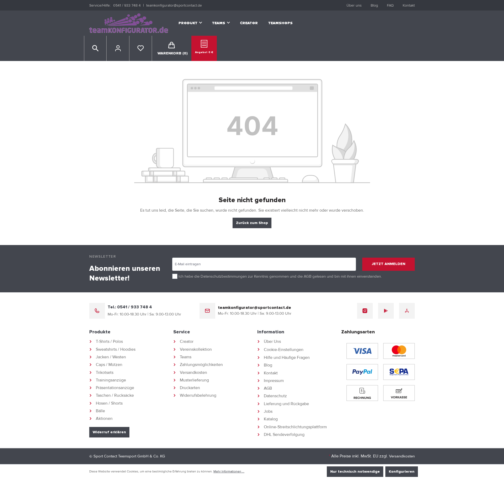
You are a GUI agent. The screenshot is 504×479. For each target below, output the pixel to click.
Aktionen (104, 418)
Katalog (271, 419)
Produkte (100, 332)
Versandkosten (193, 372)
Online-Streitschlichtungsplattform (295, 427)
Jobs (268, 411)
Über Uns (272, 341)
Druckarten (190, 387)
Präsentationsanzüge (115, 387)
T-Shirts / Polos (109, 341)
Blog (374, 5)
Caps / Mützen (109, 364)
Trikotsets (104, 372)
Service (181, 332)
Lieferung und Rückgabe (286, 403)
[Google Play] (386, 311)
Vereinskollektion (196, 349)
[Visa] (362, 351)
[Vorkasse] (399, 393)
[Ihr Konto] (118, 48)
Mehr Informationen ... (228, 471)
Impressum (274, 380)
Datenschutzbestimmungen (224, 276)
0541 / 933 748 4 (127, 5)
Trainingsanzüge (111, 380)
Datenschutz (275, 396)
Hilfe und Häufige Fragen (287, 357)
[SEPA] (399, 372)
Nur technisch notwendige (355, 471)
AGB (307, 276)
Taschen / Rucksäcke (115, 395)
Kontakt (409, 5)
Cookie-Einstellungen (283, 349)
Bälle (100, 411)
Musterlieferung (194, 380)
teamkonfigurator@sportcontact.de (174, 5)
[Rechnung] (362, 393)
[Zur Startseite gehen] (128, 23)
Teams (185, 357)
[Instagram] (365, 311)
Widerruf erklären (109, 432)
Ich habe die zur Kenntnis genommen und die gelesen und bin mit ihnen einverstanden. (280, 276)
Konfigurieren (401, 471)
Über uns (354, 5)
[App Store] (407, 311)
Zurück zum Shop (252, 223)
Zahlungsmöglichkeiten (201, 364)
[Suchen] (95, 48)
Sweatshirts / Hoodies (115, 349)
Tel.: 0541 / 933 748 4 (130, 307)
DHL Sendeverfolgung (284, 434)
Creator (186, 341)
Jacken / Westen (111, 357)
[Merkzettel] (140, 48)
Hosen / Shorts (109, 403)
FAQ (390, 5)
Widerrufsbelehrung (198, 395)
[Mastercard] (399, 351)
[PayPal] (362, 372)
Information (270, 332)
